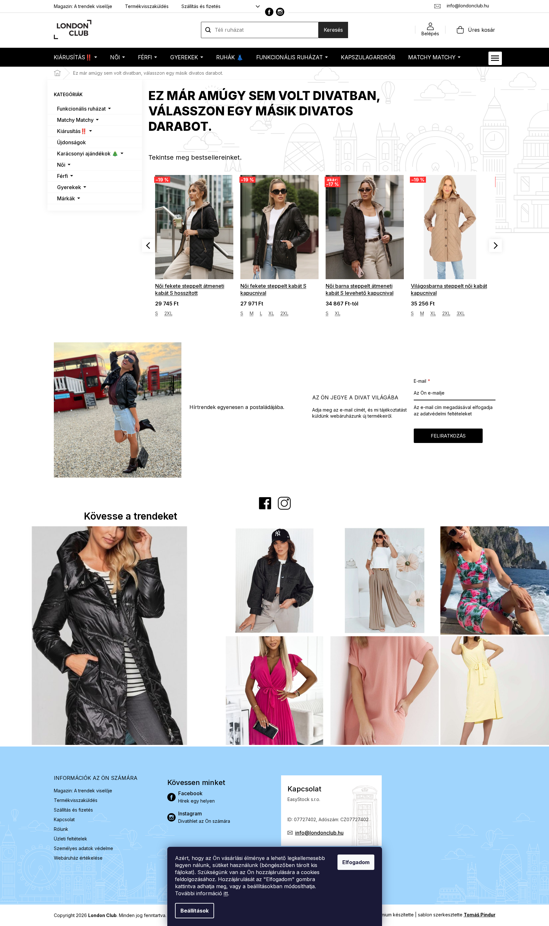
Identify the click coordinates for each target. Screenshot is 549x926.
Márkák (66, 198)
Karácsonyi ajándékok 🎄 (87, 153)
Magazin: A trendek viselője (83, 6)
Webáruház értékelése (78, 858)
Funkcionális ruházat (81, 108)
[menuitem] (75, 57)
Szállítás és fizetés (200, 6)
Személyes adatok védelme (83, 848)
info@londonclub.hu (319, 833)
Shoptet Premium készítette (385, 914)
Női (61, 165)
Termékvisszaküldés (147, 6)
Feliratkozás (448, 436)
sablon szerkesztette (456, 914)
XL (271, 313)
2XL (168, 313)
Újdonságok (71, 142)
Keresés (333, 30)
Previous (148, 245)
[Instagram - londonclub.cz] (280, 12)
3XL (461, 313)
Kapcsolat (64, 819)
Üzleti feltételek (70, 838)
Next (495, 245)
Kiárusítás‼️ (72, 131)
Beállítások (194, 910)
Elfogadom (356, 862)
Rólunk (61, 829)
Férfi (62, 176)
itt (226, 893)
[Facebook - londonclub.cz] (269, 12)
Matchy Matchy (75, 120)
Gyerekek (69, 187)
